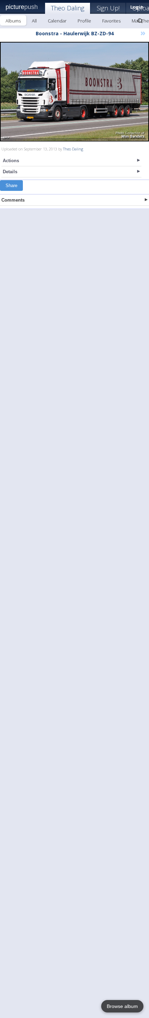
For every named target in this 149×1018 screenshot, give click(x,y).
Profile (84, 21)
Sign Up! (108, 8)
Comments (13, 200)
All (34, 21)
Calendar (57, 21)
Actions (11, 160)
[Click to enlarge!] (74, 91)
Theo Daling (67, 8)
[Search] (140, 20)
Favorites (111, 21)
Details (10, 171)
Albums (13, 21)
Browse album (122, 1006)
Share (11, 185)
